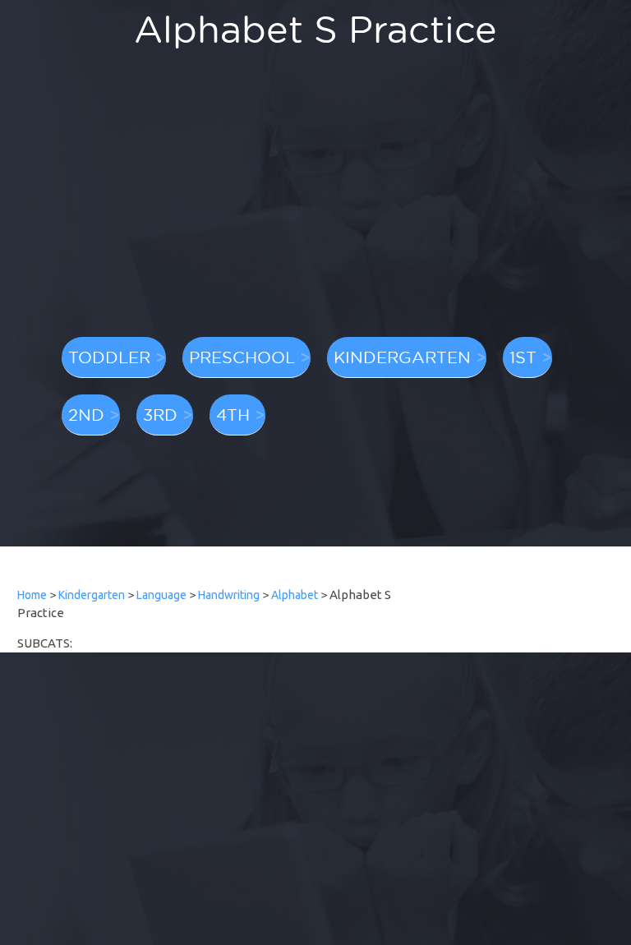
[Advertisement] (315, 201)
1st (523, 356)
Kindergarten (91, 595)
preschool (242, 356)
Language (161, 595)
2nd (86, 414)
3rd (160, 414)
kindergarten (402, 356)
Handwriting (229, 595)
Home (32, 595)
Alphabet (294, 595)
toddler (109, 356)
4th (233, 414)
